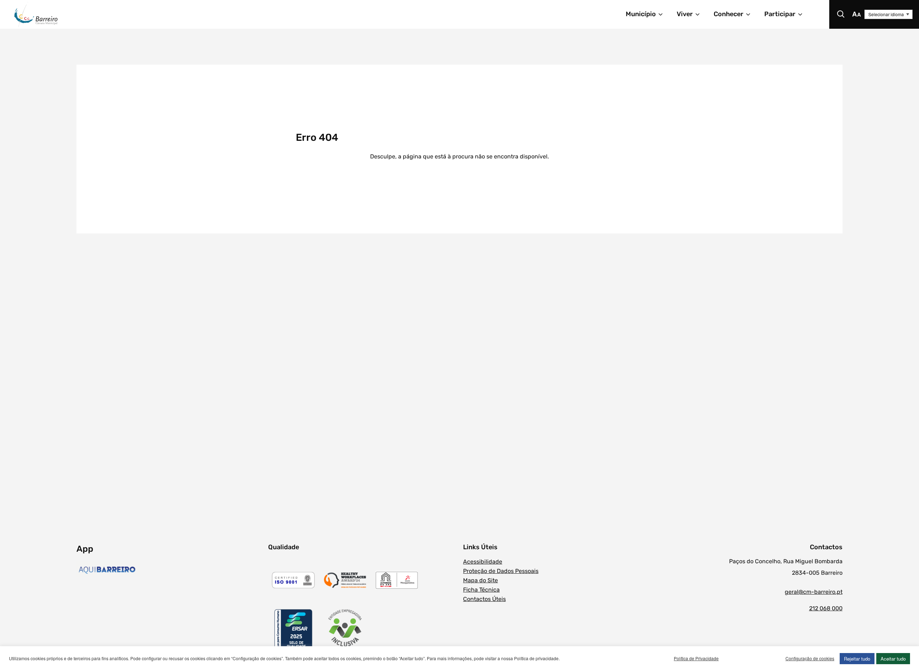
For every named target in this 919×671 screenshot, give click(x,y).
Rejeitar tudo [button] (857, 658)
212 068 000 (825, 608)
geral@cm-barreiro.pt (813, 591)
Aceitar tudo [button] (893, 658)
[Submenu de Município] (664, 14)
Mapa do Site (480, 580)
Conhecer (728, 14)
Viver (685, 14)
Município (641, 14)
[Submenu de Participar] (803, 14)
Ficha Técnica (481, 589)
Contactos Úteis (484, 599)
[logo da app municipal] (170, 570)
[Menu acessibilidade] (856, 14)
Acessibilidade (482, 561)
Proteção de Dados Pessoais (500, 571)
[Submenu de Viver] (701, 14)
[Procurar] (841, 14)
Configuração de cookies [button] (809, 658)
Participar (780, 14)
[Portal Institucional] (174, 14)
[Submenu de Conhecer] (751, 14)
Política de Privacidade (696, 658)
